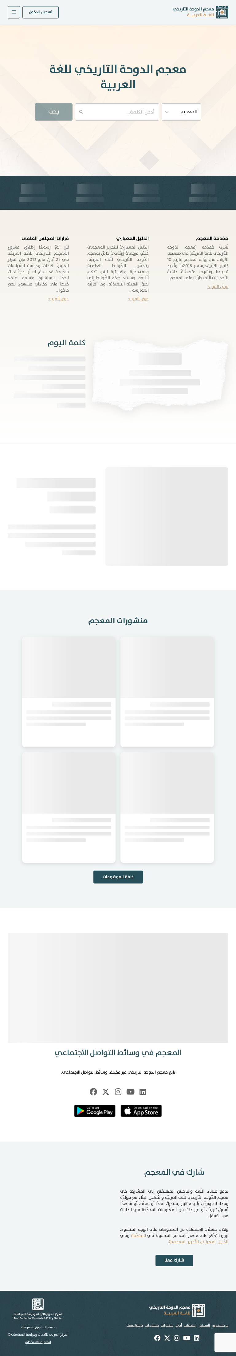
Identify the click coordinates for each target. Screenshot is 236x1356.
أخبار (178, 1325)
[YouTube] (130, 1091)
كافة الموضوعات (118, 877)
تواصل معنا (135, 1325)
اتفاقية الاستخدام (38, 1342)
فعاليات (167, 1325)
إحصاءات (190, 1325)
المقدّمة (138, 1235)
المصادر (204, 1325)
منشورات (152, 1325)
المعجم (189, 112)
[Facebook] (93, 1091)
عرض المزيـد (217, 286)
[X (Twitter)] (105, 1091)
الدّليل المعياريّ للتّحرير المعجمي (198, 1241)
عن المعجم (220, 1325)
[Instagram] (118, 1091)
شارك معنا (174, 1260)
